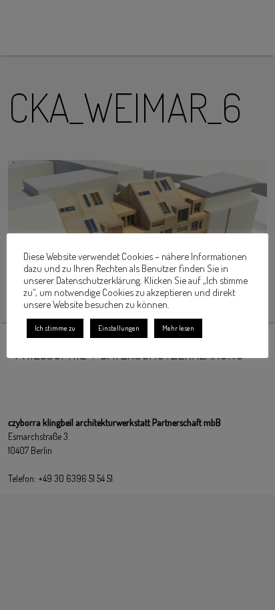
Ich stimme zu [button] (55, 328)
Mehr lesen (178, 328)
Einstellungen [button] (119, 328)
